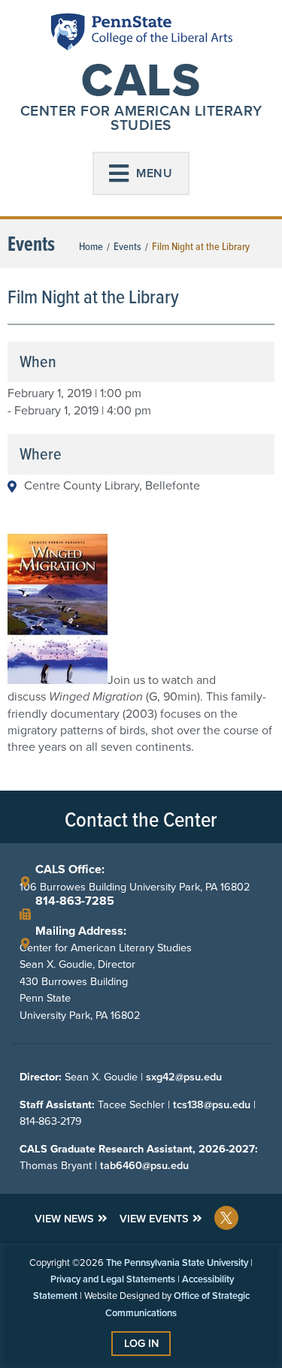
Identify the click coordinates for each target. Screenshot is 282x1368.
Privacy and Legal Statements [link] (112, 1279)
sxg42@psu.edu (184, 1076)
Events (127, 246)
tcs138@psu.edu (211, 1104)
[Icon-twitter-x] (226, 1218)
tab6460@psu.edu (144, 1165)
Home (91, 246)
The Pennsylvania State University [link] (177, 1262)
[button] (141, 173)
